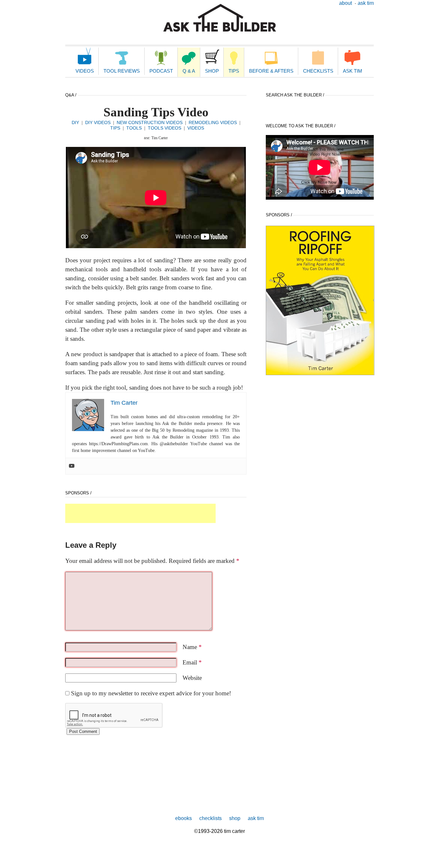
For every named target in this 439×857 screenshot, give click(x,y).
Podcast (161, 71)
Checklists (318, 71)
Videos (85, 71)
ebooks (183, 818)
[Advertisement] (140, 513)
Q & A (189, 71)
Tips (233, 71)
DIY (75, 122)
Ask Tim (366, 3)
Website (192, 677)
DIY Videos (98, 122)
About (345, 3)
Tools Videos (164, 128)
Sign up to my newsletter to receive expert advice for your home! (151, 693)
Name (192, 647)
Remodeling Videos (213, 122)
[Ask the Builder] (219, 18)
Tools (134, 128)
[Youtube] (72, 466)
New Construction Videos (150, 122)
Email (192, 662)
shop (234, 818)
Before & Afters (271, 71)
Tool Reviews (121, 71)
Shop (212, 71)
